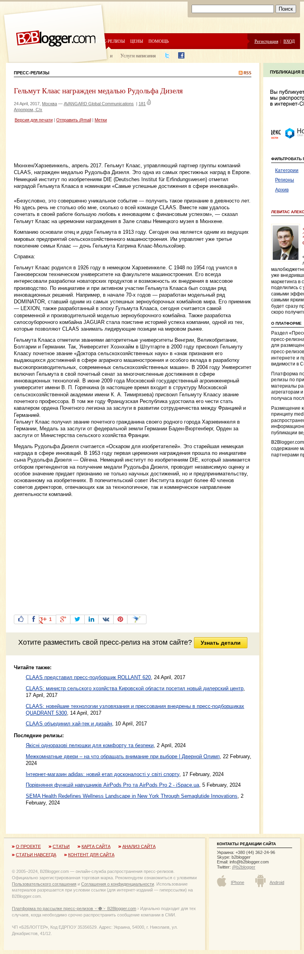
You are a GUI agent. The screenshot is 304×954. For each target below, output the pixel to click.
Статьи (61, 846)
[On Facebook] (33, 619)
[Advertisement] (106, 143)
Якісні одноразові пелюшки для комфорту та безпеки (90, 745)
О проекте (28, 846)
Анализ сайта (139, 846)
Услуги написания (138, 55)
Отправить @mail (73, 119)
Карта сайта (96, 846)
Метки (101, 119)
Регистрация (266, 41)
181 (142, 103)
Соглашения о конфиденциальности (117, 884)
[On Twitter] (77, 619)
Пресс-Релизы (31, 72)
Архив (282, 189)
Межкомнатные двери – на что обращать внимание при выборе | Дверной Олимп (123, 756)
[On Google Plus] (63, 619)
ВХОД (289, 41)
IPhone (237, 882)
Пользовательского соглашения (44, 884)
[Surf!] (136, 619)
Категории (286, 170)
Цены (136, 41)
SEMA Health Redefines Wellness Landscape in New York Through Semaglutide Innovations (132, 796)
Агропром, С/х (28, 109)
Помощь (158, 41)
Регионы (284, 180)
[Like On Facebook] (21, 619)
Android (277, 882)
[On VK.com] (106, 619)
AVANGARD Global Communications (99, 103)
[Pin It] (120, 619)
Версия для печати (34, 119)
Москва (49, 103)
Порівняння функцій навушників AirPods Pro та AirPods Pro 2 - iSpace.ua (112, 785)
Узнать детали (221, 643)
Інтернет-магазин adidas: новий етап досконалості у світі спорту (102, 774)
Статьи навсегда (36, 854)
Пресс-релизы (108, 41)
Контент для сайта (91, 854)
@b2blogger (243, 867)
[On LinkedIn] (91, 619)
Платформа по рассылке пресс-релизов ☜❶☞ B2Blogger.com (74, 908)
